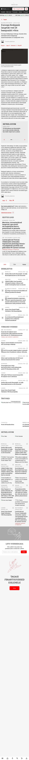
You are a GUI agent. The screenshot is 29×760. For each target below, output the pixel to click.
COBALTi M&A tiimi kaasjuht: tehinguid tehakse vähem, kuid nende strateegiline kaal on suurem (15, 283)
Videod (20, 12)
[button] (11, 551)
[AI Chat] (22, 758)
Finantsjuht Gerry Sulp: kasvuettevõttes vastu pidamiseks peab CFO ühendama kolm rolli (11, 367)
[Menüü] (2, 758)
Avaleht (3, 12)
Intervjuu (7, 271)
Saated (7, 296)
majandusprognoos (6, 212)
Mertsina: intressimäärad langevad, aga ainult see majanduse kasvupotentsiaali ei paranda (12, 225)
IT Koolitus (4, 422)
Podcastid (14, 12)
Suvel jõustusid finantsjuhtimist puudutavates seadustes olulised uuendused (14, 318)
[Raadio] (12, 758)
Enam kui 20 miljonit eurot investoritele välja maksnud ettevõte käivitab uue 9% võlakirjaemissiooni (12, 333)
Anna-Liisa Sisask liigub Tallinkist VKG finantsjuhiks (6, 513)
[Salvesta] (27, 272)
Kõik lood (8, 12)
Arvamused (5, 220)
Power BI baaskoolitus (7, 424)
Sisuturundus (9, 237)
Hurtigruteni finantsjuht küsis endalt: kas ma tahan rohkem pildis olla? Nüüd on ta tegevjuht (21, 451)
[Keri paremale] (24, 139)
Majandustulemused (10, 288)
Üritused (25, 12)
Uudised (7, 307)
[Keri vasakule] (4, 139)
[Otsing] (17, 758)
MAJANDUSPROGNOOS (6, 22)
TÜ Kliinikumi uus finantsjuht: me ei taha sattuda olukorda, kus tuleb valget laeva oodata (11, 130)
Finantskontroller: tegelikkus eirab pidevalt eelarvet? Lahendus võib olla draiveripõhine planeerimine (21, 492)
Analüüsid (7, 279)
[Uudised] (7, 758)
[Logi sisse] (26, 758)
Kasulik (17, 485)
